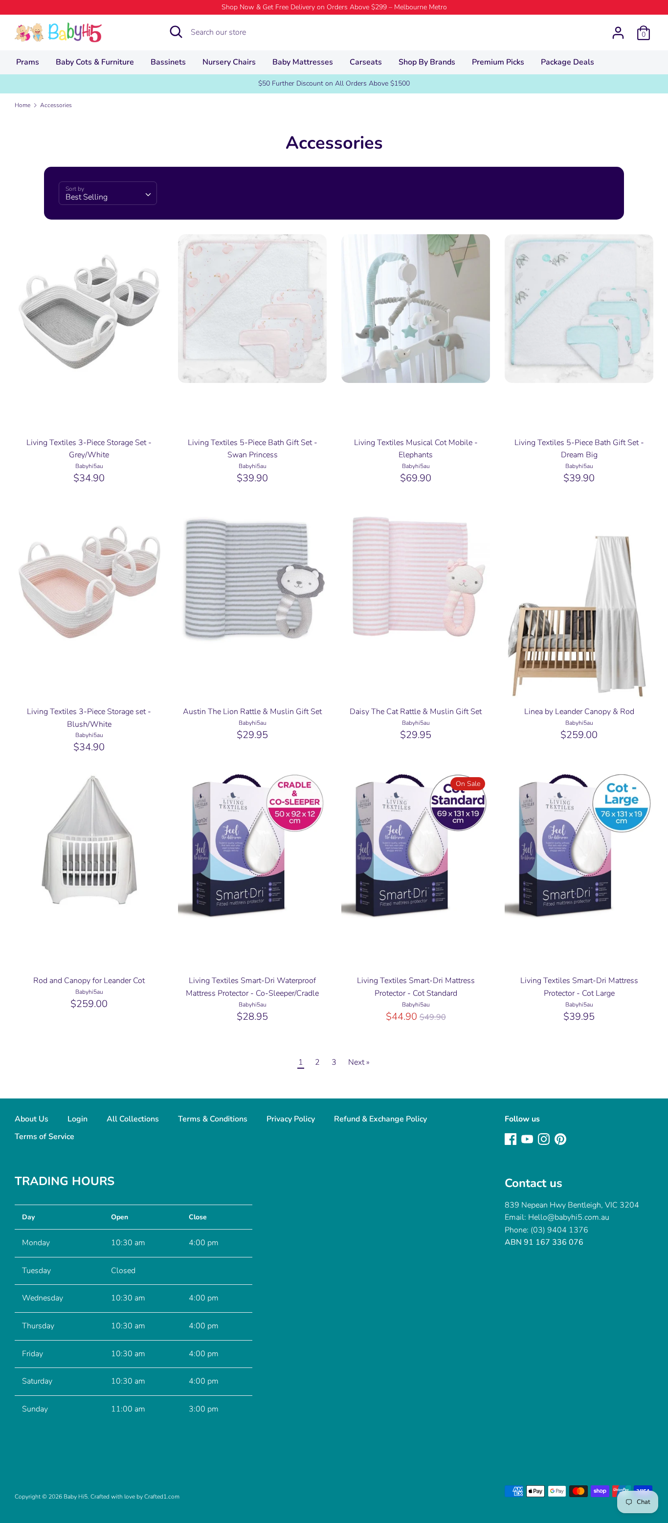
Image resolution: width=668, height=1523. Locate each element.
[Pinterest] (560, 1138)
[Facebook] (510, 1138)
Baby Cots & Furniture (95, 62)
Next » (359, 1062)
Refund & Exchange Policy (380, 1119)
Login (77, 1119)
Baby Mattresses (302, 62)
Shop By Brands (427, 62)
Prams (27, 62)
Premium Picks (498, 62)
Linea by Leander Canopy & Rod (579, 711)
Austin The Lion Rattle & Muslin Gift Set (252, 711)
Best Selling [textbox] (87, 197)
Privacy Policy (291, 1119)
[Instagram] (544, 1138)
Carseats (366, 62)
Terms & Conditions (212, 1119)
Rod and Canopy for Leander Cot (89, 980)
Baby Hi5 (76, 1497)
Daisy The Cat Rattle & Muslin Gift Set (416, 711)
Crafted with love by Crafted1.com (134, 1497)
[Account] (618, 28)
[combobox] (108, 193)
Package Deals (567, 62)
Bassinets (168, 62)
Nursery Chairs (229, 62)
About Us (31, 1119)
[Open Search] (176, 32)
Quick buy (89, 366)
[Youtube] (527, 1138)
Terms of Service (44, 1136)
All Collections (133, 1119)
